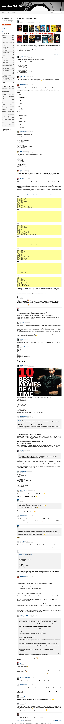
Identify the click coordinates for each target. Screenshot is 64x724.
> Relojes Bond (6, 52)
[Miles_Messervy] (18, 714)
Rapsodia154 (23, 84)
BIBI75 (21, 151)
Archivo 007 (8, 0)
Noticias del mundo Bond (7, 58)
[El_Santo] (18, 297)
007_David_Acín (24, 490)
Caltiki (21, 21)
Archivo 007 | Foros (14, 6)
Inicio (3, 0)
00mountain (23, 471)
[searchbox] (56, 12)
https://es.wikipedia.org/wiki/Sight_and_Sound (30, 192)
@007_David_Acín (21, 504)
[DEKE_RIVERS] (18, 417)
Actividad (8, 12)
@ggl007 (20, 420)
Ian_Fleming (23, 131)
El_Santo (22, 297)
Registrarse (8, 24)
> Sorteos (5, 72)
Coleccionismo (5, 60)
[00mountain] (18, 472)
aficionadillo (23, 76)
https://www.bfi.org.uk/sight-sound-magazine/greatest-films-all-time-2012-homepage (34, 194)
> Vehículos (5, 50)
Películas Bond (5, 39)
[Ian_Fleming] (18, 132)
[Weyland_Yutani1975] (18, 346)
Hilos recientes (5, 29)
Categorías (4, 28)
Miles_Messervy (24, 714)
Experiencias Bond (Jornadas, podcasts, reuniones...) (6, 75)
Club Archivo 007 (5, 68)
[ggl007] (18, 179)
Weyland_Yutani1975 (25, 346)
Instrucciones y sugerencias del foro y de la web (7, 80)
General (4, 37)
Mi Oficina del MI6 (15, 0)
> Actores (5, 45)
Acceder (14, 12)
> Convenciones (6, 70)
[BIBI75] (18, 152)
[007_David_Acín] (18, 491)
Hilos (3, 12)
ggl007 (21, 178)
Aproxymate (49, 723)
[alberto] (18, 542)
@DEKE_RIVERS (21, 530)
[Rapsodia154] (18, 85)
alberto (22, 541)
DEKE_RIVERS (23, 416)
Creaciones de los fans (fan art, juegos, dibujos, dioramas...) (7, 65)
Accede (17, 720)
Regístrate (22, 720)
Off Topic (4, 82)
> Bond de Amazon (6, 40)
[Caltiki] (18, 21)
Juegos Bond (5, 62)
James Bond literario (6, 57)
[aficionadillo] (18, 77)
